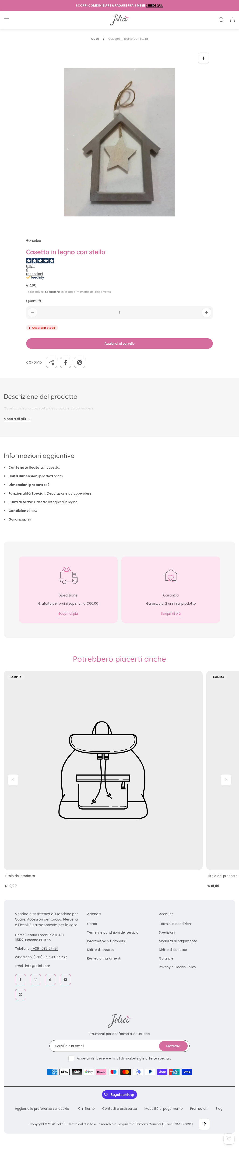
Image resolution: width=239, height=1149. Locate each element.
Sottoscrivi (173, 1046)
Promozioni (199, 1108)
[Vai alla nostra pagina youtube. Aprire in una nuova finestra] (65, 979)
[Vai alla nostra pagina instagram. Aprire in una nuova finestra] (35, 979)
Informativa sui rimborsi (106, 941)
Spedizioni (167, 932)
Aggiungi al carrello (120, 343)
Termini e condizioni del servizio (112, 932)
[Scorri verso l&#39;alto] (204, 1124)
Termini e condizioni (175, 923)
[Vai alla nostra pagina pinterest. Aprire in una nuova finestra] (20, 994)
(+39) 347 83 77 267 (50, 957)
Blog (219, 1108)
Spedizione (52, 291)
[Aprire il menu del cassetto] (6, 19)
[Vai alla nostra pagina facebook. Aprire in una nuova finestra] (20, 979)
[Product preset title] (103, 770)
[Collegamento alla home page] (119, 1021)
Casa (95, 39)
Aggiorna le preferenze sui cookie (42, 1108)
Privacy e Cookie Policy (177, 967)
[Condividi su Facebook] (65, 362)
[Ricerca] (221, 20)
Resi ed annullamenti (104, 958)
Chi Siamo (86, 1108)
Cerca (92, 923)
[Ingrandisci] (203, 58)
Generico (33, 241)
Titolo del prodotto (20, 876)
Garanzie (166, 958)
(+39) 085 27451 (44, 948)
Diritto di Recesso (173, 949)
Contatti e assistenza (119, 1108)
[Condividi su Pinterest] (79, 362)
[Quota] (51, 362)
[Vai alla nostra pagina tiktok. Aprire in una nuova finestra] (50, 979)
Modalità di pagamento (178, 941)
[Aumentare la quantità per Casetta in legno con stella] (206, 312)
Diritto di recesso (100, 949)
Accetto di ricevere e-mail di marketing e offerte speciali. (124, 1058)
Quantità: (34, 301)
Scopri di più (68, 613)
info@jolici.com (37, 965)
